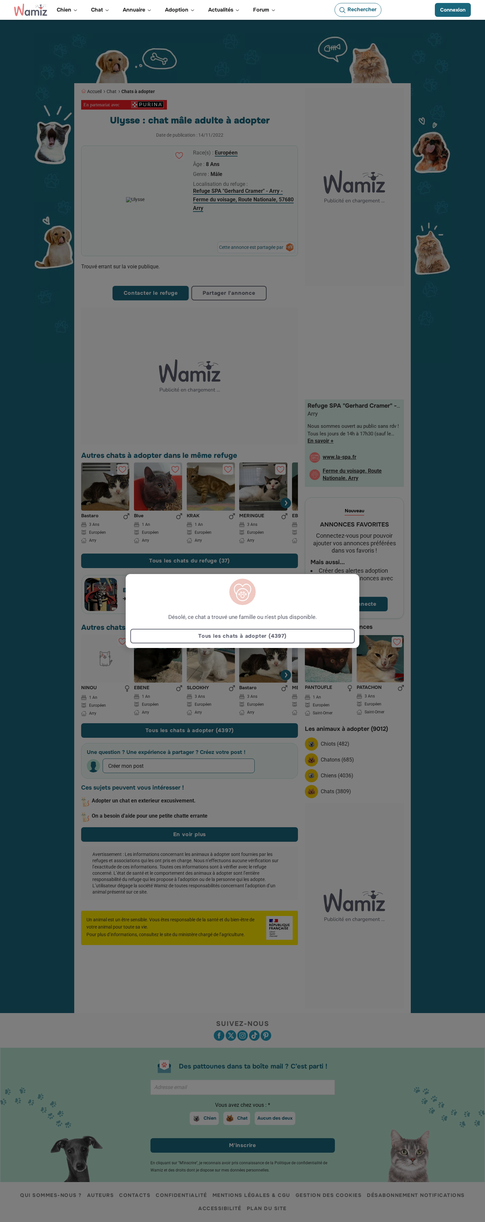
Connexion (453, 10)
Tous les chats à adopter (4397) (242, 635)
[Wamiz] (30, 10)
